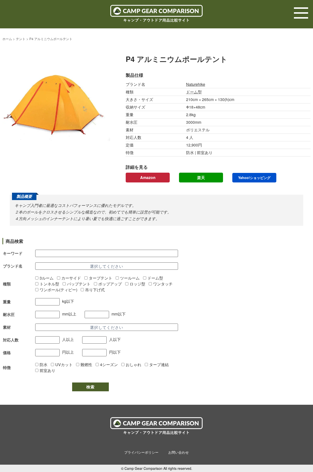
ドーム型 (194, 92)
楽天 (201, 177)
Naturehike (195, 84)
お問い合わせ (178, 452)
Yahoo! (254, 177)
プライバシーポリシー (141, 452)
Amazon (148, 177)
